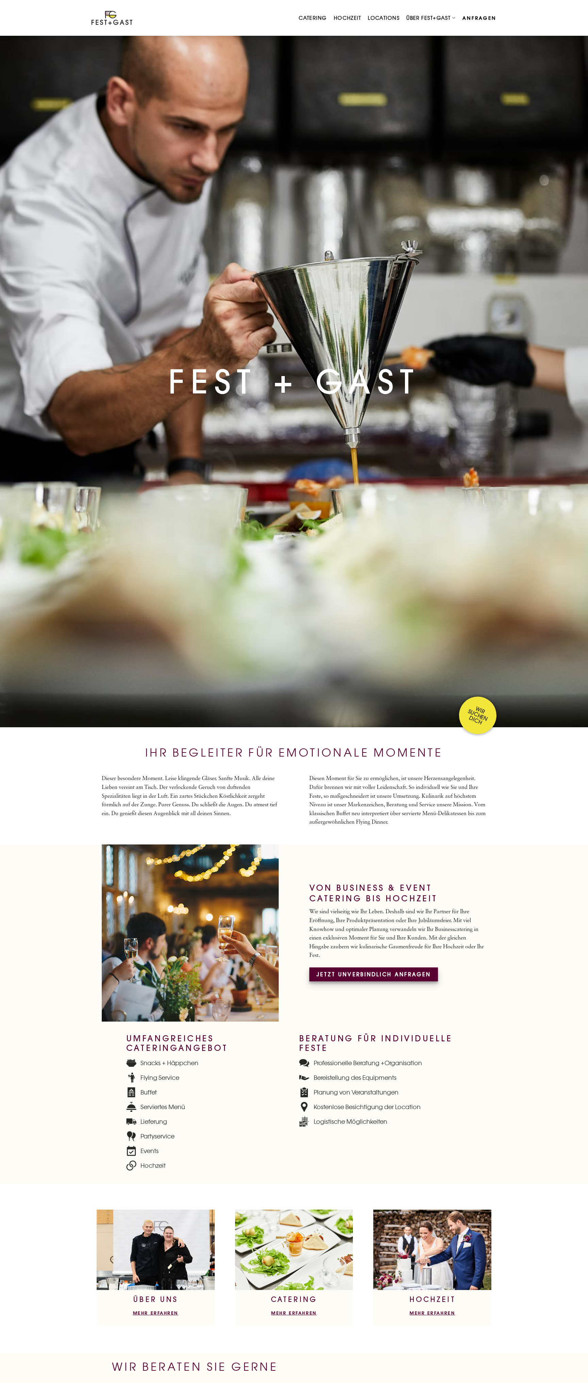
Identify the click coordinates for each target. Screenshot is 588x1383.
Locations (383, 18)
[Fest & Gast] (112, 18)
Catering (313, 18)
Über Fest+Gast (428, 18)
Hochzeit (347, 18)
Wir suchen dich (478, 715)
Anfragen (479, 18)
